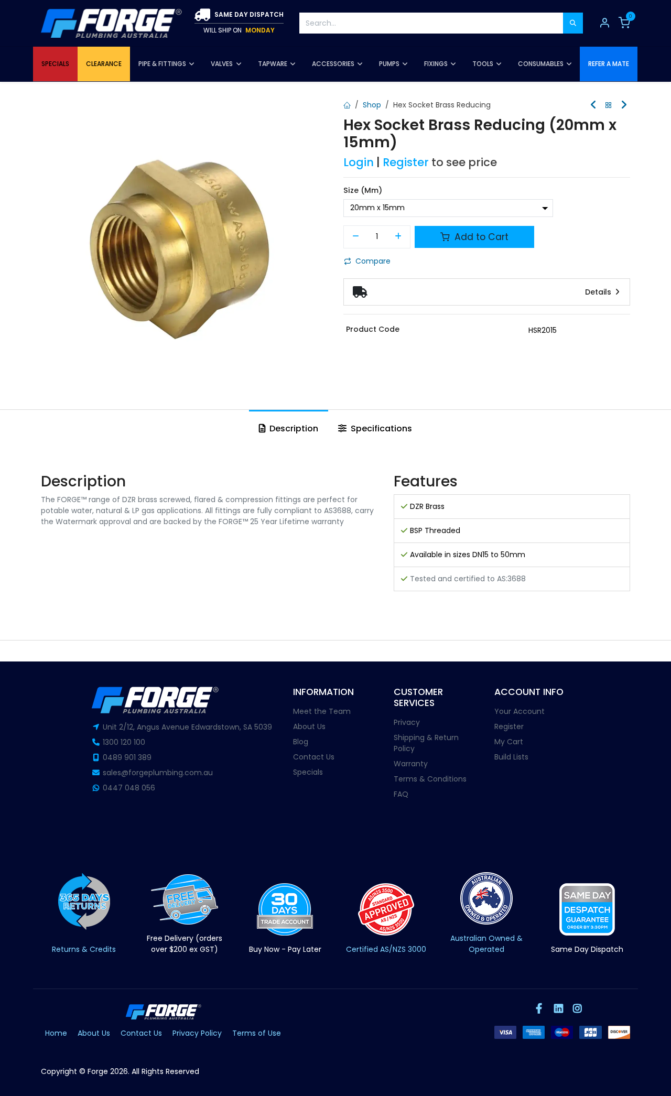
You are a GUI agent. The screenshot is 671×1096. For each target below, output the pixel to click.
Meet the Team (322, 711)
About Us (309, 726)
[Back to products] (608, 105)
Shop (372, 105)
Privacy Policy (197, 1033)
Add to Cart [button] (480, 237)
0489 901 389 (127, 757)
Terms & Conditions (430, 779)
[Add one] (398, 236)
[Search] (573, 23)
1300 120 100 (124, 742)
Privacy (407, 722)
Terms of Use (256, 1033)
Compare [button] (373, 261)
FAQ (401, 794)
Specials (308, 772)
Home (56, 1033)
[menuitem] (55, 64)
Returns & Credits (84, 949)
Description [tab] (292, 428)
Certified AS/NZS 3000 (386, 949)
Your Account (519, 711)
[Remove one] (355, 236)
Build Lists (511, 757)
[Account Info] (604, 23)
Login (358, 162)
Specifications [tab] (380, 428)
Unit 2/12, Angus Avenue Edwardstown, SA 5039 (187, 727)
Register (406, 162)
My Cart (508, 741)
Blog (300, 741)
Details (599, 292)
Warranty (411, 763)
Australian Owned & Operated (486, 943)
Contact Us (313, 757)
